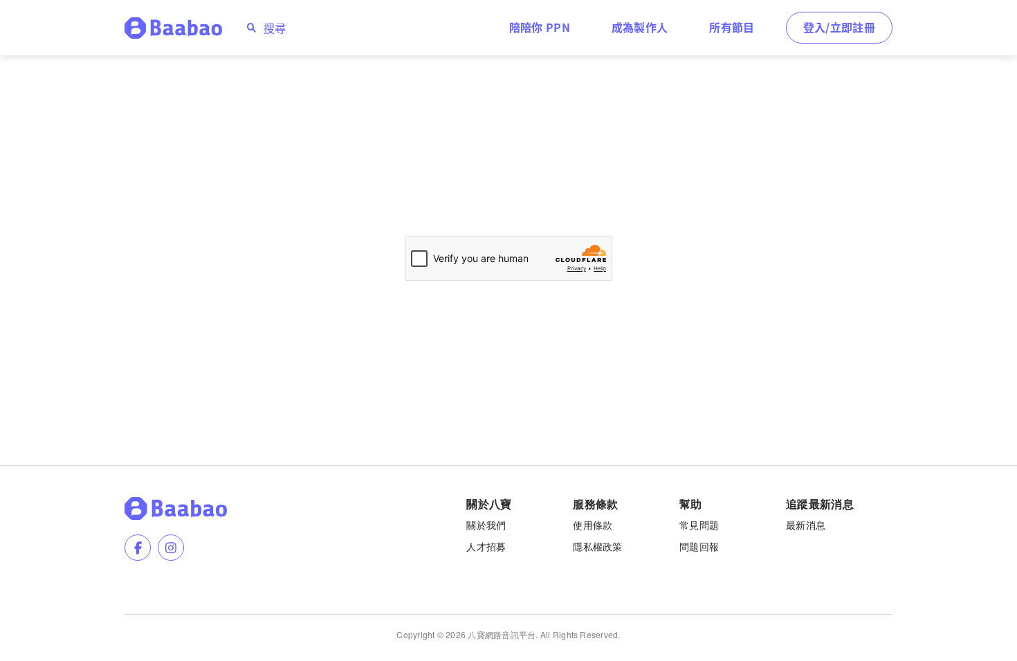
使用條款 (592, 525)
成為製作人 (640, 27)
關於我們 (486, 525)
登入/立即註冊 (839, 27)
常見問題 (699, 525)
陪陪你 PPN (539, 27)
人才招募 (486, 546)
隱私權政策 (597, 546)
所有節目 (731, 27)
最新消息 (805, 525)
